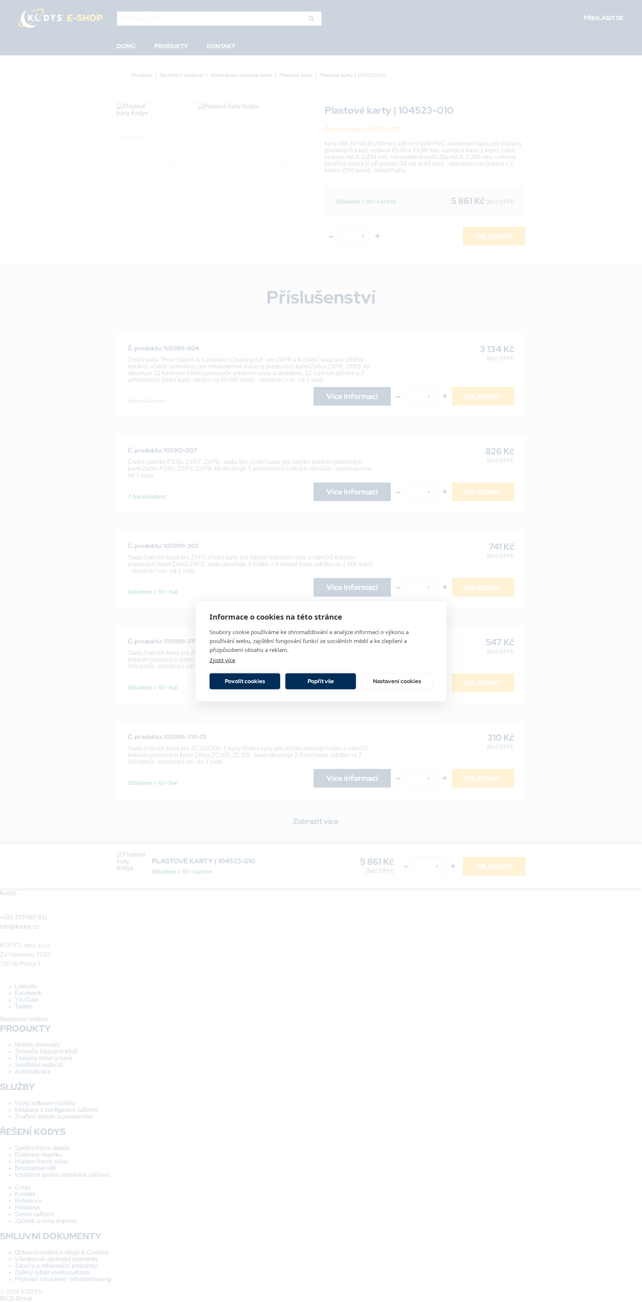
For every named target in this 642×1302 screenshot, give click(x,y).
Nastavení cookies (397, 681)
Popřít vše (321, 681)
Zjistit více (222, 659)
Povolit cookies (245, 681)
